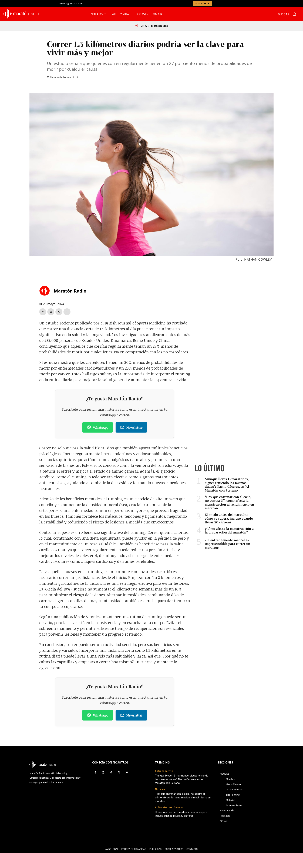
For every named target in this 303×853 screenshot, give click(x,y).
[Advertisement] (225, 352)
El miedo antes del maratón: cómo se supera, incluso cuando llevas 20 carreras (229, 518)
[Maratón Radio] (45, 291)
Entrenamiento (164, 771)
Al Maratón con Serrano (169, 807)
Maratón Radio (70, 290)
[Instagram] (103, 772)
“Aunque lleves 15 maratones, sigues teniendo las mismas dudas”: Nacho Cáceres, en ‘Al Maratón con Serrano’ (227, 484)
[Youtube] (127, 772)
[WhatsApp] (58, 311)
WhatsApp (100, 427)
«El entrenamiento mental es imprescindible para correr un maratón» (227, 543)
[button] (288, 14)
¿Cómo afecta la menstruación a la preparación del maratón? (229, 530)
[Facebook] (42, 311)
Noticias (160, 789)
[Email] (66, 311)
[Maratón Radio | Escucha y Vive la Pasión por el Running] (21, 14)
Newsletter (134, 427)
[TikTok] (111, 772)
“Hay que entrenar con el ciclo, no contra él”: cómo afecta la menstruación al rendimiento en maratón (229, 502)
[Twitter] (50, 311)
